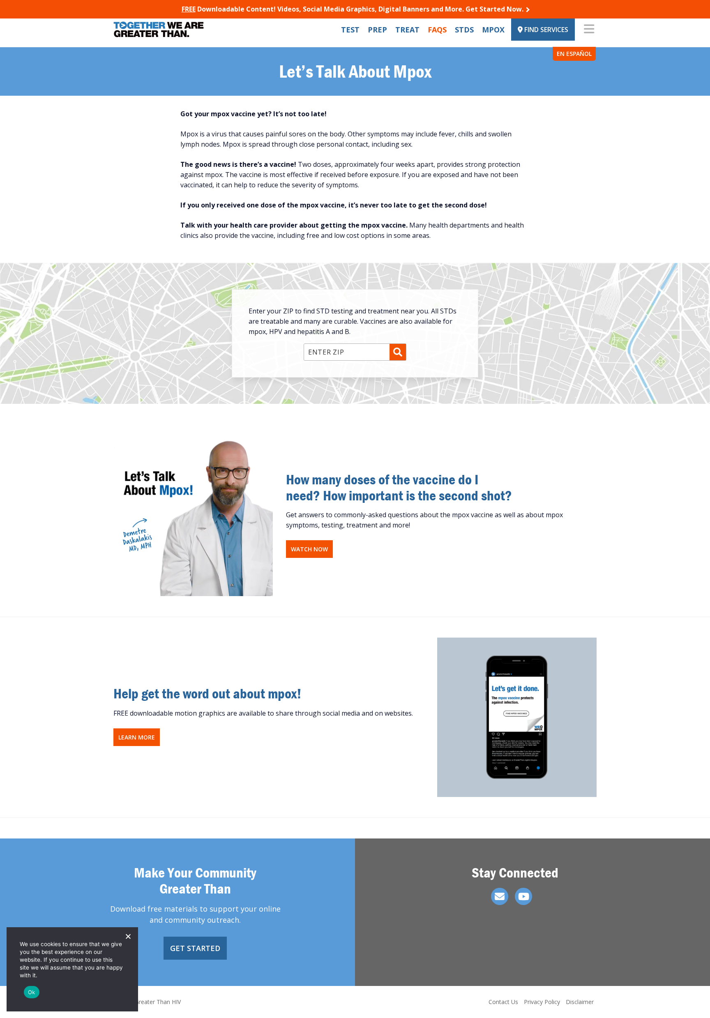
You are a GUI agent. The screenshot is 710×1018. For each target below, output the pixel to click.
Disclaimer (580, 1002)
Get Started (195, 948)
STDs (464, 30)
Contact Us (503, 1002)
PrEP (377, 30)
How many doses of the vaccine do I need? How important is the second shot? (399, 487)
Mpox (493, 30)
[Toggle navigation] (589, 30)
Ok (31, 992)
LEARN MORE (136, 737)
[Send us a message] (499, 896)
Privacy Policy (542, 1002)
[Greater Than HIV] (158, 29)
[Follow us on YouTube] (523, 896)
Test (350, 30)
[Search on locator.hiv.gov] (398, 352)
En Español (574, 54)
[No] (128, 936)
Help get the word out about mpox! (207, 693)
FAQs (437, 30)
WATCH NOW (309, 549)
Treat (407, 30)
